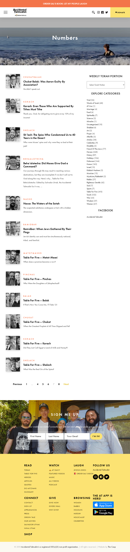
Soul (88, 185)
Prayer (89, 133)
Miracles (90, 121)
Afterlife (90, 136)
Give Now (54, 502)
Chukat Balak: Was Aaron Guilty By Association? (44, 83)
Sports (89, 188)
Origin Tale (29, 517)
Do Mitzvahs (30, 488)
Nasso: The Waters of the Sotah (41, 203)
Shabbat (90, 127)
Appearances (30, 510)
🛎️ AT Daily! (54, 470)
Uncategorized (92, 124)
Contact (28, 502)
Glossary (29, 492)
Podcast (53, 485)
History (89, 155)
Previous (17, 384)
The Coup (112, 547)
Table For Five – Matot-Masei (40, 257)
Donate (121, 12)
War (88, 197)
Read (28, 465)
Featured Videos (57, 473)
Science (90, 118)
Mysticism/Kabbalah (95, 176)
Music (52, 477)
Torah (89, 194)
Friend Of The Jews (94, 149)
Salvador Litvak (32, 524)
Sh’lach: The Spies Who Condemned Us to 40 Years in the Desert (49, 136)
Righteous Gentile (93, 182)
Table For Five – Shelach (37, 365)
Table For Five (92, 191)
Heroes (90, 152)
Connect (31, 498)
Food (89, 112)
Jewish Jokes (80, 470)
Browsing (82, 498)
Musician (90, 173)
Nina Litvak (29, 528)
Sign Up (28, 506)
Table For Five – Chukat (37, 322)
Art (88, 130)
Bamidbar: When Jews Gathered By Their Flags (47, 230)
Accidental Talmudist (94, 217)
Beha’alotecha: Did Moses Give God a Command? (45, 165)
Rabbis (89, 179)
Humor (89, 164)
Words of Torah (93, 103)
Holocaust (90, 161)
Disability (90, 145)
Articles (89, 139)
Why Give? (54, 510)
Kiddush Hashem (93, 170)
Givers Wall (54, 506)
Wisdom (90, 200)
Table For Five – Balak (36, 300)
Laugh (79, 465)
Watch (54, 465)
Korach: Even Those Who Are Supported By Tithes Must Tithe (48, 108)
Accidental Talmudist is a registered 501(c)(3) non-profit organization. (49, 547)
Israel (89, 167)
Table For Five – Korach (37, 343)
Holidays (90, 158)
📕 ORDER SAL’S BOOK (84, 473)
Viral (88, 100)
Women (90, 204)
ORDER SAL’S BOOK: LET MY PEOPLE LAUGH (65, 3)
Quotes (27, 485)
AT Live (89, 106)
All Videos (54, 481)
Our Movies (30, 521)
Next (66, 384)
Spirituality (90, 115)
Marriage (90, 109)
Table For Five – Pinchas (37, 279)
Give (52, 498)
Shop (28, 534)
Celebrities (91, 142)
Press (26, 513)
